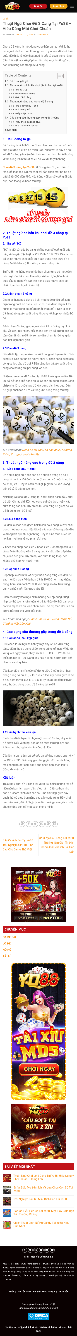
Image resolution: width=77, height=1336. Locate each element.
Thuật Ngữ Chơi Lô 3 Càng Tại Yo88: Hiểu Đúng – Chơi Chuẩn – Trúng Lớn (43, 1177)
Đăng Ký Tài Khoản (58, 1291)
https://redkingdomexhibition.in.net (38, 1308)
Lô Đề (6, 19)
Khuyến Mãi (39, 1291)
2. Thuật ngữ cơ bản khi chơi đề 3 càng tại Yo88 (35, 85)
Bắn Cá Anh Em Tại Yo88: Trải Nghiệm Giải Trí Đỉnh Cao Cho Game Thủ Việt (18, 845)
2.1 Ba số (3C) (20, 89)
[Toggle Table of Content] (59, 76)
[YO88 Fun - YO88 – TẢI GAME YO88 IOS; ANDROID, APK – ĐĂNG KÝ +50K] (13, 6)
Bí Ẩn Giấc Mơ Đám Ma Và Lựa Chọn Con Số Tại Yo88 (43, 1189)
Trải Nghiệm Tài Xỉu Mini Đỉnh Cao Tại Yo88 (40, 1199)
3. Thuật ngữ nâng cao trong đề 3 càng (30, 101)
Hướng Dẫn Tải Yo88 (19, 1291)
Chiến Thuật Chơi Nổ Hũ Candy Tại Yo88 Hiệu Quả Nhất (41, 1224)
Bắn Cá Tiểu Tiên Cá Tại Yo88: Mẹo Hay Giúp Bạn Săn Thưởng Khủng (43, 1212)
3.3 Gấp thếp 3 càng (23, 113)
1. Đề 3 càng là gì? (17, 81)
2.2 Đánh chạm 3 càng (24, 93)
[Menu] (72, 6)
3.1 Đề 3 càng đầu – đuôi (25, 105)
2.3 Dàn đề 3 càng (22, 97)
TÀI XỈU (8, 956)
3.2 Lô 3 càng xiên (22, 109)
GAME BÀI (9, 937)
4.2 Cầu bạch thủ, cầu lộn (25, 125)
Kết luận (12, 129)
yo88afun (42, 34)
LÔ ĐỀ (7, 943)
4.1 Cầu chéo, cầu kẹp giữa (26, 121)
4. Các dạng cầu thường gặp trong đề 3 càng (33, 117)
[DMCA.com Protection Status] (38, 1316)
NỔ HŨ (7, 949)
